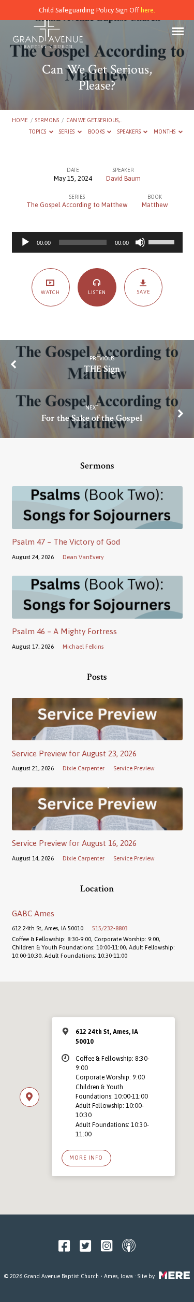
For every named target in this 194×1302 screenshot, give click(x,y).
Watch (50, 292)
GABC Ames (33, 913)
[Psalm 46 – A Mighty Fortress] (97, 613)
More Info (86, 1157)
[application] (97, 242)
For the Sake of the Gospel (91, 418)
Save (143, 292)
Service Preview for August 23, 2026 (74, 753)
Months (165, 131)
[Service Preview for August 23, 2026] (97, 734)
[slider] (162, 241)
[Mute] (140, 242)
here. (148, 10)
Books (97, 131)
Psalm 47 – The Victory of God (66, 541)
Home (20, 120)
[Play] (25, 242)
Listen (97, 292)
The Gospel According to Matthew (77, 205)
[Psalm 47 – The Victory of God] (97, 523)
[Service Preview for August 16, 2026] (97, 824)
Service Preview (134, 768)
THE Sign (102, 369)
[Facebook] (64, 1246)
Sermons (47, 120)
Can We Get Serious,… (94, 120)
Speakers (129, 131)
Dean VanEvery (83, 556)
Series (67, 131)
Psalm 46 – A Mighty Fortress (64, 631)
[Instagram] (106, 1246)
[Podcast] (129, 1246)
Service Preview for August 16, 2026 (74, 843)
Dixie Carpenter (84, 768)
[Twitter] (85, 1246)
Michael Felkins (83, 646)
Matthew (155, 205)
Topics (38, 131)
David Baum (123, 178)
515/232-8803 (110, 928)
